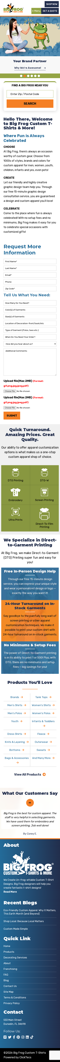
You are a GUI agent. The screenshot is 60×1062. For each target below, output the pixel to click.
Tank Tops (41, 697)
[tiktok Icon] (31, 1037)
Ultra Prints (15, 519)
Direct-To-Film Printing (44, 525)
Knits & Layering (15, 741)
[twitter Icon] (9, 1037)
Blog (6, 980)
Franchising (10, 969)
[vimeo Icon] (5, 1037)
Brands (14, 697)
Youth (14, 721)
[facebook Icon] (14, 1037)
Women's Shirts (41, 705)
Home (7, 946)
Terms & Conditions (15, 997)
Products (9, 951)
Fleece (41, 733)
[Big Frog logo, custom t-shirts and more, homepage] (14, 5)
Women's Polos (41, 713)
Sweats (41, 749)
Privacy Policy (12, 1003)
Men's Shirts (14, 705)
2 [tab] (25, 76)
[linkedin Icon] (27, 1037)
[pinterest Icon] (18, 1037)
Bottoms (14, 749)
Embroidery (15, 500)
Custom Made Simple (16, 928)
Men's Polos (15, 713)
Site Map (8, 991)
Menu (37, 10)
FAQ (6, 974)
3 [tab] (28, 76)
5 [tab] (35, 76)
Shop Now (51, 4)
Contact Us (10, 986)
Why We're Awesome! (28, 67)
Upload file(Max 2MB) (24, 383)
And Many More (41, 758)
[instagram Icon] (22, 1037)
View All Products (27, 774)
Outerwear (41, 741)
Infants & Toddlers (43, 721)
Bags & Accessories (17, 758)
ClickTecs (25, 1057)
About (7, 963)
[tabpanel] (30, 43)
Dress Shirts (14, 733)
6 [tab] (39, 76)
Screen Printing (44, 500)
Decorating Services (15, 957)
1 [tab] (21, 76)
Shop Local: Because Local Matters (24, 921)
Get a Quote (50, 11)
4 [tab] (32, 76)
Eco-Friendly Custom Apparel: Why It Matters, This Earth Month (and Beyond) (30, 912)
